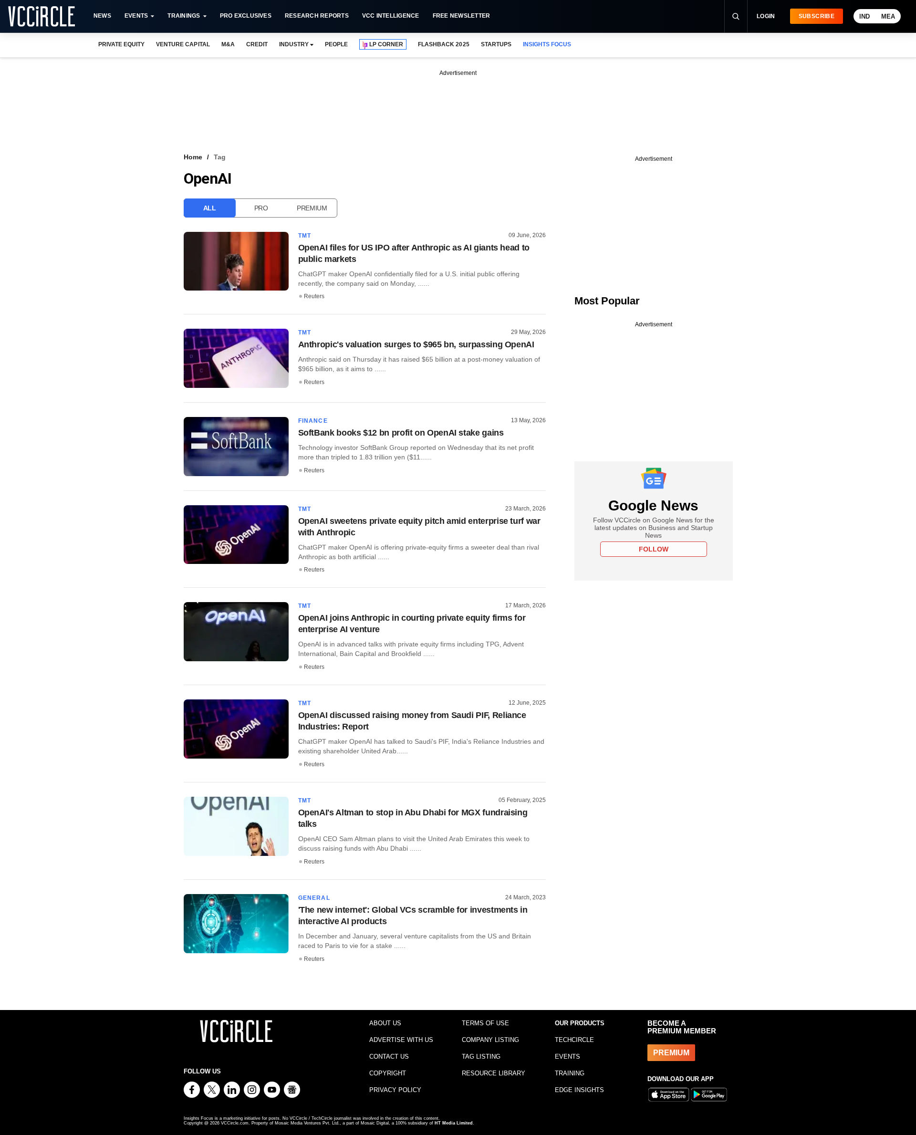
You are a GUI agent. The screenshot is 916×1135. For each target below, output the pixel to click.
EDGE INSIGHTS (579, 1089)
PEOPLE (336, 44)
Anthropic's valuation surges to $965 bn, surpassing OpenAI (416, 344)
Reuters (314, 296)
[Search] (735, 16)
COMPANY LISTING (490, 1039)
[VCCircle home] (41, 16)
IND (864, 16)
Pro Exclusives (245, 15)
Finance (313, 420)
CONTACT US (389, 1056)
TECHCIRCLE (574, 1039)
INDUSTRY (294, 44)
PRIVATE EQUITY (121, 44)
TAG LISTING (481, 1056)
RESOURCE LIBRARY (493, 1073)
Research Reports (317, 15)
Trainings (183, 15)
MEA (888, 16)
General (314, 898)
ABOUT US (385, 1023)
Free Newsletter (461, 15)
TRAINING (569, 1073)
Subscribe (816, 16)
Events (136, 15)
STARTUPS (496, 44)
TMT (305, 235)
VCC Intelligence (390, 15)
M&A (228, 44)
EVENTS (567, 1056)
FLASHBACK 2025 (443, 44)
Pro (261, 208)
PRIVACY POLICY (395, 1089)
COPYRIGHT (387, 1073)
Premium (312, 208)
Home (193, 157)
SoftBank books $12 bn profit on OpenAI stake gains (401, 432)
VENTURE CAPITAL (182, 44)
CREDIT (257, 44)
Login (766, 16)
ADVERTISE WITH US (401, 1039)
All (209, 208)
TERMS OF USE (485, 1023)
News (102, 15)
